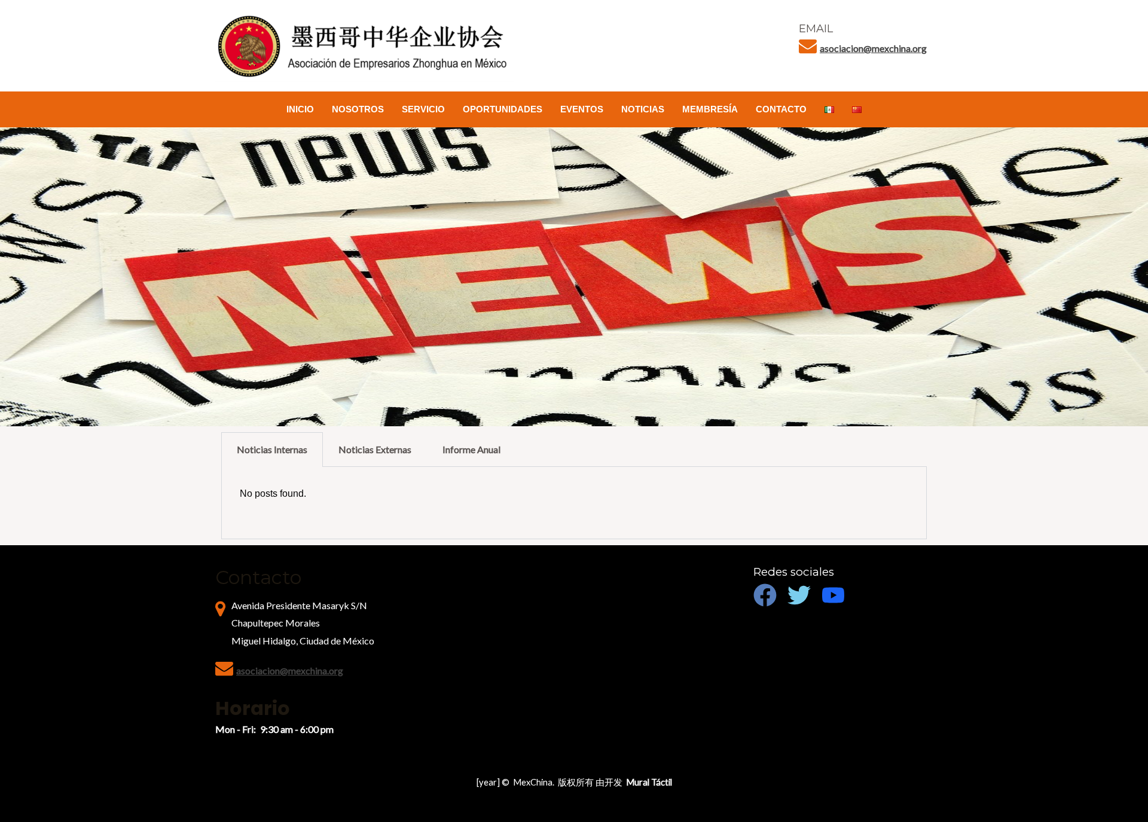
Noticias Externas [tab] (374, 449)
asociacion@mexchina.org (873, 48)
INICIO (300, 109)
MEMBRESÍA (710, 109)
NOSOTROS (358, 109)
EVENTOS (581, 109)
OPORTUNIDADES (502, 109)
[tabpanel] (574, 503)
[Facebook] (765, 595)
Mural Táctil (649, 782)
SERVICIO (423, 109)
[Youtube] (833, 595)
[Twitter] (799, 595)
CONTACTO (781, 109)
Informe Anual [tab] (471, 449)
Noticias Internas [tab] (272, 449)
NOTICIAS (642, 109)
